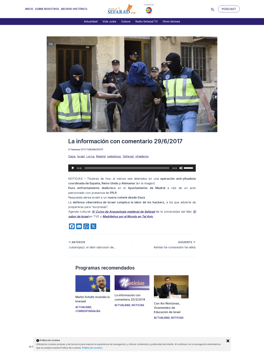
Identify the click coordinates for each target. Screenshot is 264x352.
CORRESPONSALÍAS (87, 311)
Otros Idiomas (171, 21)
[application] (132, 168)
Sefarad (128, 156)
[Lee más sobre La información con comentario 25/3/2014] (132, 282)
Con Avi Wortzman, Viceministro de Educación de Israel (167, 308)
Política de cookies (92, 347)
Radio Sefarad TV (146, 21)
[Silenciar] (181, 168)
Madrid (100, 156)
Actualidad (91, 21)
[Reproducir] (73, 168)
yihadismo (142, 156)
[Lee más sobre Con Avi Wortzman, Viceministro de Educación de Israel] (171, 286)
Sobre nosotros (47, 8)
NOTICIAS (138, 305)
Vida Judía (109, 21)
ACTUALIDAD (83, 307)
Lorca (90, 156)
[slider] (189, 167)
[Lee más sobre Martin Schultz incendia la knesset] (92, 283)
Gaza (71, 156)
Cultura (125, 21)
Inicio (29, 8)
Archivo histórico (74, 8)
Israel (81, 156)
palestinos (114, 156)
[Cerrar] (227, 340)
